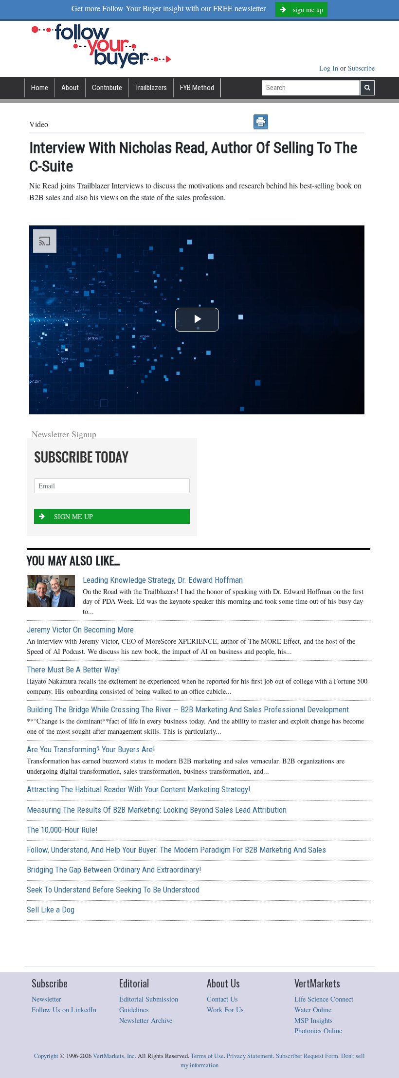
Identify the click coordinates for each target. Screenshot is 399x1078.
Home (39, 87)
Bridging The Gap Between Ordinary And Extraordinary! (114, 869)
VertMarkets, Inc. (114, 1056)
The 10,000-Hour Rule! (62, 830)
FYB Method (197, 87)
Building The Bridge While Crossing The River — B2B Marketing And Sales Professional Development (188, 709)
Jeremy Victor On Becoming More (80, 629)
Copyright (46, 1056)
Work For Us (225, 1009)
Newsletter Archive (145, 1020)
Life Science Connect (323, 999)
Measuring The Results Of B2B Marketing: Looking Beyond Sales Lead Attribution (157, 810)
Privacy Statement (250, 1056)
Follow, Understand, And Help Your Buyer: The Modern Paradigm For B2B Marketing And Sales (176, 850)
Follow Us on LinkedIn (64, 1009)
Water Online (312, 1009)
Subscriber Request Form (307, 1056)
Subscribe (361, 68)
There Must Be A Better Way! (73, 669)
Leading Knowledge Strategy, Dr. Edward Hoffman (163, 580)
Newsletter (46, 999)
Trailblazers (151, 87)
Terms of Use (207, 1056)
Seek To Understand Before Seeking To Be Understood (113, 889)
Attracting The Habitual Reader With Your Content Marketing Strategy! (138, 789)
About (70, 87)
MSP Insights (313, 1020)
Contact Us (222, 999)
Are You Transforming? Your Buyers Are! (91, 749)
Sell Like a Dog (50, 909)
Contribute (107, 87)
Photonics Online (318, 1030)
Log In (329, 68)
